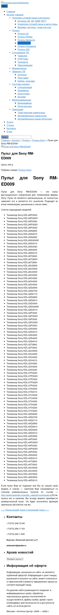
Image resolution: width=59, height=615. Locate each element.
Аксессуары (24, 93)
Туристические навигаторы (31, 112)
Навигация (17, 109)
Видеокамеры (25, 103)
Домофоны (23, 90)
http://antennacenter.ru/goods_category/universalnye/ (26, 495)
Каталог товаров (15, 14)
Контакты (11, 128)
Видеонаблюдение (21, 99)
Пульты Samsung (26, 39)
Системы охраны (21, 84)
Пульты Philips (25, 36)
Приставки (23, 77)
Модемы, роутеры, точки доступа (34, 27)
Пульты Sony (24, 43)
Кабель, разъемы (26, 81)
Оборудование (25, 65)
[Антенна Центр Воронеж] (15, 2)
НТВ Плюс (23, 58)
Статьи (10, 125)
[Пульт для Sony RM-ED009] (16, 146)
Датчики (22, 96)
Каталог (16, 140)
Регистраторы (25, 106)
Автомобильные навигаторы (32, 115)
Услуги (10, 122)
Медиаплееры (19, 68)
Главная (11, 11)
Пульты (16, 30)
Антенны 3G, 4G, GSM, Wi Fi (32, 21)
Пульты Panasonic (27, 46)
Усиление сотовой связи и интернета (31, 17)
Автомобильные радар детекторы (35, 118)
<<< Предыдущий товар (13, 509)
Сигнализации (25, 87)
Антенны (22, 74)
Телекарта (23, 62)
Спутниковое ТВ (20, 52)
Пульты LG (23, 33)
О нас (9, 131)
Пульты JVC (24, 49)
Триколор (22, 55)
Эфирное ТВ (18, 71)
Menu (4, 6)
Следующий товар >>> (37, 509)
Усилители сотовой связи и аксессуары (37, 24)
